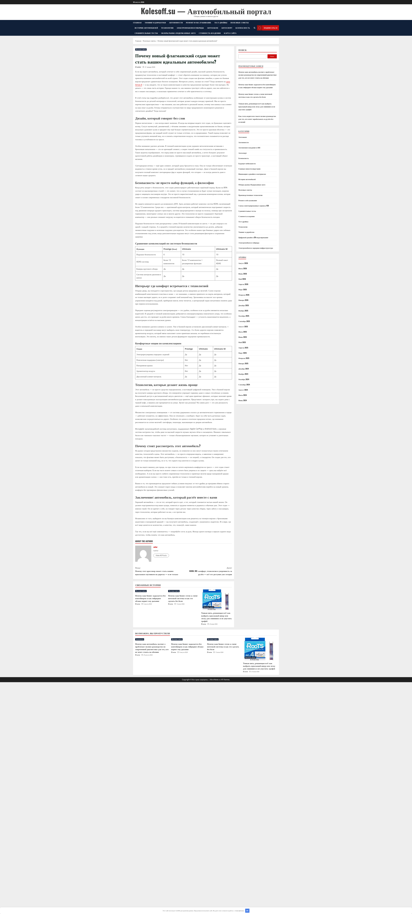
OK (247, 911)
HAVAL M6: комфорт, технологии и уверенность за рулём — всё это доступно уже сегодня (210, 571)
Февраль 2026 (243, 294)
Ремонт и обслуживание (198, 22)
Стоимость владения (210, 33)
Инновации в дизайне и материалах (252, 174)
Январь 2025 (243, 363)
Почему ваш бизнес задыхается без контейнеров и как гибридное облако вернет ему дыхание (150, 598)
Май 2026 (242, 279)
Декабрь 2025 (243, 305)
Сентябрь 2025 (244, 321)
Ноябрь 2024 (243, 374)
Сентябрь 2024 (244, 384)
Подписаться (270, 28)
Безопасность (243, 28)
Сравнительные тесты (146, 33)
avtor (139, 67)
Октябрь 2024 (243, 379)
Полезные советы (239, 22)
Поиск (242, 50)
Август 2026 (243, 263)
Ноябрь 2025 (243, 310)
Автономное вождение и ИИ (249, 147)
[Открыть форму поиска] (254, 28)
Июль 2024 (242, 395)
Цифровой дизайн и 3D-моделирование (253, 237)
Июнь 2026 (242, 273)
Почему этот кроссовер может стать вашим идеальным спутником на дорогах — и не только (156, 571)
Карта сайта (230, 33)
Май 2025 (242, 342)
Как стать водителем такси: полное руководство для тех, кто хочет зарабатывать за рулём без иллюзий (257, 119)
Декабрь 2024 (243, 368)
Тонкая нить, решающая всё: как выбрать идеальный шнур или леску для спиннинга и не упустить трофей (216, 616)
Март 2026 (242, 289)
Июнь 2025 (242, 337)
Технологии (167, 28)
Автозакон (212, 28)
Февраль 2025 (243, 358)
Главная (137, 22)
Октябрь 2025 (243, 316)
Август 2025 (243, 326)
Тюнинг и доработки (155, 22)
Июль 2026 (242, 268)
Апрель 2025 (243, 347)
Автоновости (176, 22)
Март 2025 (242, 352)
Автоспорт (226, 28)
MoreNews (214, 679)
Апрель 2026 (243, 284)
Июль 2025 (242, 331)
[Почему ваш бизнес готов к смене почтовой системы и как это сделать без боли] (183, 591)
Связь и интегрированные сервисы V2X (253, 205)
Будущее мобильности (247, 163)
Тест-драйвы (220, 22)
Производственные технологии (250, 195)
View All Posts (161, 555)
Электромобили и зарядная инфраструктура (255, 248)
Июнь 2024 (242, 400)
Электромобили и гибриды (190, 28)
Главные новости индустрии (249, 168)
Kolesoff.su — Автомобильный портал (206, 10)
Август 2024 (243, 390)
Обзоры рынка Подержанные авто (178, 33)
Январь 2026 (243, 300)
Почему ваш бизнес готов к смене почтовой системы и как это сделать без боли (183, 598)
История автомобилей (146, 28)
